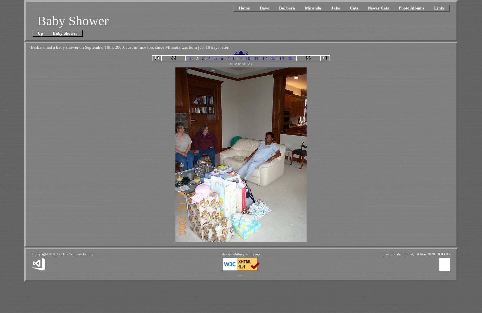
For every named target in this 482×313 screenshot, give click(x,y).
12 (264, 58)
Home (244, 8)
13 (273, 58)
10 (248, 58)
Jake (335, 8)
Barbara (287, 8)
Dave (264, 8)
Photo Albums (411, 8)
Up (40, 33)
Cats (354, 8)
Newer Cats (378, 8)
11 (256, 58)
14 (281, 58)
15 (290, 58)
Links (439, 8)
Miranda (313, 8)
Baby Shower (65, 33)
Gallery (241, 52)
